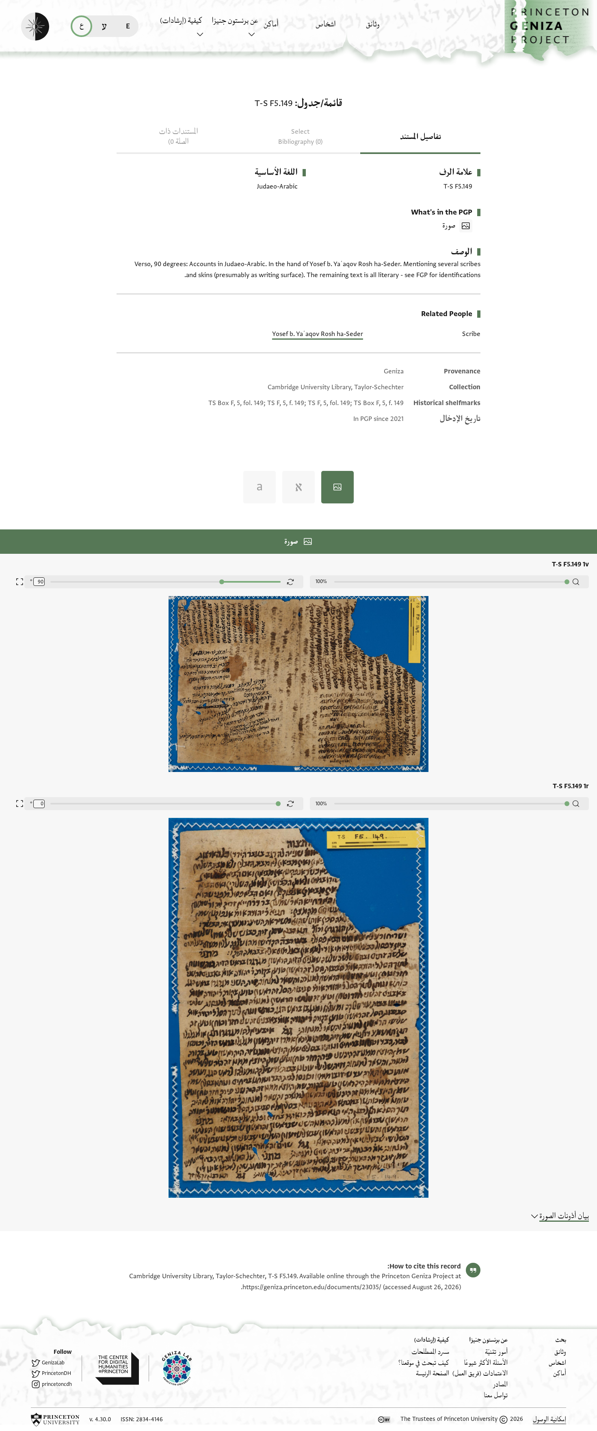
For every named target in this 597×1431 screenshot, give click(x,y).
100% (321, 581)
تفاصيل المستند (420, 137)
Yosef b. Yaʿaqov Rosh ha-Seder (317, 334)
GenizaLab (53, 1362)
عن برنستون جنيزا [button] (235, 21)
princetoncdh (57, 1384)
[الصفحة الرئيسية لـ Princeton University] (55, 1420)
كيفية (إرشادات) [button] (181, 21)
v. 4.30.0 (100, 1419)
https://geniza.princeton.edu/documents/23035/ (311, 1287)
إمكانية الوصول (549, 1419)
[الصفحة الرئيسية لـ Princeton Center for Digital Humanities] (110, 1368)
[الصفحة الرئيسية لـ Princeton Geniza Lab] (170, 1368)
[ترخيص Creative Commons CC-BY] (384, 1419)
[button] (550, 30)
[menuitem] (389, 28)
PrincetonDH (56, 1373)
